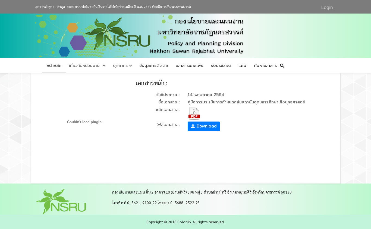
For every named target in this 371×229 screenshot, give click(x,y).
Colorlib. (184, 221)
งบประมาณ (221, 65)
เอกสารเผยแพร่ (189, 65)
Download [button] (206, 126)
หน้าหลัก (54, 65)
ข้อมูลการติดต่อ (153, 65)
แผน (242, 65)
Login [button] (327, 7)
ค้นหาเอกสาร (267, 65)
